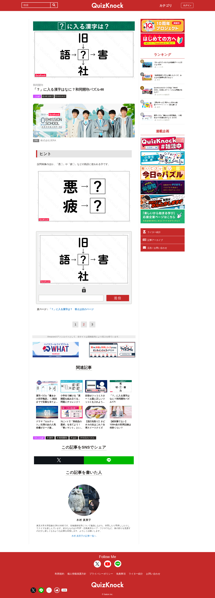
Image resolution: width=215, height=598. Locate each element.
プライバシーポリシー (101, 573)
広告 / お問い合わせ (157, 248)
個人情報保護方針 (76, 573)
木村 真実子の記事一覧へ (83, 536)
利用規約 (59, 573)
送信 (118, 298)
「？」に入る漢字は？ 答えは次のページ (71, 309)
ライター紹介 (154, 232)
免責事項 (121, 573)
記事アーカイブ (155, 240)
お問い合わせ (153, 573)
